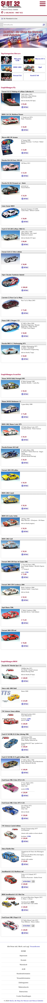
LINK (29, 719)
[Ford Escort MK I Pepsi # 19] (10, 930)
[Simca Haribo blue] (10, 862)
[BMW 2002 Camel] (10, 504)
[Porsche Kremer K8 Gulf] (10, 458)
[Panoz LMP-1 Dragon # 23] (10, 332)
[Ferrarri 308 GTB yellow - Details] (25, 486)
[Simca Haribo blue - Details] (25, 865)
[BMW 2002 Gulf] (10, 548)
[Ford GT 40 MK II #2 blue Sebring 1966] (10, 749)
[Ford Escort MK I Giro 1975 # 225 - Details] (25, 819)
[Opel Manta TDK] (10, 619)
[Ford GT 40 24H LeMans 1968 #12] (10, 240)
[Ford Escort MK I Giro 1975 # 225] (10, 815)
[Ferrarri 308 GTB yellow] (10, 481)
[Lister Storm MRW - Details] (25, 222)
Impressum (23, 955)
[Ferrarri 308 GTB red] (10, 641)
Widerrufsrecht (23, 987)
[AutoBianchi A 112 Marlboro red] (10, 885)
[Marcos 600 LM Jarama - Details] (25, 153)
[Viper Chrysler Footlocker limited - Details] (25, 291)
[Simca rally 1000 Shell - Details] (25, 704)
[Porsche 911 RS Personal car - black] (10, 194)
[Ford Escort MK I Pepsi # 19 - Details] (25, 934)
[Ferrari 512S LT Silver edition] (10, 264)
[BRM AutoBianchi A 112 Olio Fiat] (10, 908)
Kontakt (23, 960)
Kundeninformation (23, 973)
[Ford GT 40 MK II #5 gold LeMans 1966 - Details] (25, 773)
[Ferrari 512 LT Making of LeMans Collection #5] (10, 105)
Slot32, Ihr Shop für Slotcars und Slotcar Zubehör (26, 1001)
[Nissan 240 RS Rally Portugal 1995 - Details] (25, 395)
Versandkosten (35, 946)
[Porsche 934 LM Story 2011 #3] (10, 171)
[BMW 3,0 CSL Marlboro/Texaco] (10, 125)
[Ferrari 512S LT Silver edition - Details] (25, 268)
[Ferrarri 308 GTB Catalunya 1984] (10, 595)
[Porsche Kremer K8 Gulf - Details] (25, 463)
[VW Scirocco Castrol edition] (10, 840)
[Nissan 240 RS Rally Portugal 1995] (10, 389)
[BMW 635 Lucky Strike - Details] (25, 532)
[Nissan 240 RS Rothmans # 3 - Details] (25, 418)
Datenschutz (23, 991)
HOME (23, 951)
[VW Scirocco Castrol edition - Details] (25, 842)
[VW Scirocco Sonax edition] (10, 725)
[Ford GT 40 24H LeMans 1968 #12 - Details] (25, 245)
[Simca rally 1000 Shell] (10, 702)
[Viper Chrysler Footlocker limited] (10, 287)
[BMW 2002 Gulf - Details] (25, 555)
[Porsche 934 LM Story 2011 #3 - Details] (25, 176)
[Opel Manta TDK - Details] (25, 624)
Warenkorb (23, 964)
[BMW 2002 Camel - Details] (25, 509)
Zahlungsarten (23, 982)
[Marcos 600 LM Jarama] (7, 155)
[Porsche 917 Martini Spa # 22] (10, 680)
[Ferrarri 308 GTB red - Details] (25, 646)
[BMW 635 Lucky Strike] (10, 527)
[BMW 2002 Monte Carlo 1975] (10, 435)
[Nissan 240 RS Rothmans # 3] (10, 413)
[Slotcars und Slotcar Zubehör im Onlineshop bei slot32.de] (11, 7)
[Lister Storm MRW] (10, 218)
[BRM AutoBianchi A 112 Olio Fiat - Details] (25, 911)
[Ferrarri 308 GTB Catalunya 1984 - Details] (25, 601)
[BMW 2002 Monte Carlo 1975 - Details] (25, 440)
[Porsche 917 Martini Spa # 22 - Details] (25, 682)
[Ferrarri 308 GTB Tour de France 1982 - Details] (25, 578)
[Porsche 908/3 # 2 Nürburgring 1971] (10, 354)
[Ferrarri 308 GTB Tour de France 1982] (10, 572)
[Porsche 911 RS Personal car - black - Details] (25, 199)
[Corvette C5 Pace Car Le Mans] (10, 309)
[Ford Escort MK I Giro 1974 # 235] (10, 792)
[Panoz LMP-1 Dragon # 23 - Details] (25, 337)
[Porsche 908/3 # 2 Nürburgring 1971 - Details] (25, 360)
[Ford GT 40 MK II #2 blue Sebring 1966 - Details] (25, 750)
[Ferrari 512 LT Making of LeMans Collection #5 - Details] (25, 108)
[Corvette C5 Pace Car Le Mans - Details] (25, 314)
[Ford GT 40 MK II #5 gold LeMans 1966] (10, 769)
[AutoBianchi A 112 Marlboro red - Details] (25, 888)
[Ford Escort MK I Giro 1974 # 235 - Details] (25, 796)
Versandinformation (23, 978)
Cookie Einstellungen (23, 996)
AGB (23, 969)
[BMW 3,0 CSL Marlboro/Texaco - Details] (25, 130)
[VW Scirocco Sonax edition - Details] (25, 727)
